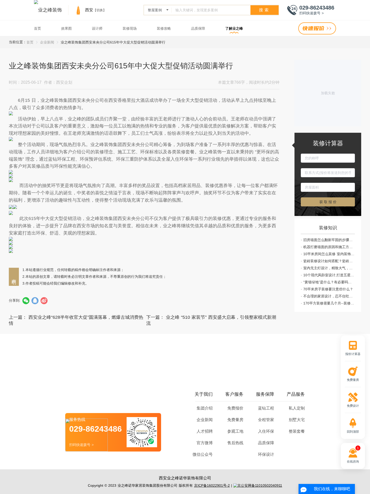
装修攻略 (164, 28)
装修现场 (130, 28)
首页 (37, 28)
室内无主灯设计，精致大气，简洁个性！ (329, 268)
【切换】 (99, 10)
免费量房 (235, 420)
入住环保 (266, 431)
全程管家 (266, 420)
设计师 (97, 28)
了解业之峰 (234, 28)
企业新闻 (205, 420)
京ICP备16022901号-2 (212, 485)
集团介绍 (205, 408)
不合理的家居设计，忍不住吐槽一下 (329, 296)
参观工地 (235, 431)
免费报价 (235, 408)
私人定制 (297, 408)
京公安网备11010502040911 (259, 485)
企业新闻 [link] (47, 42)
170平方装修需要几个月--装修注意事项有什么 (329, 303)
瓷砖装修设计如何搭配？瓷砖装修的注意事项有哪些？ (329, 261)
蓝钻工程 (266, 408)
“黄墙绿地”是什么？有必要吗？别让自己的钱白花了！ (329, 282)
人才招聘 (205, 431)
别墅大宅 (297, 420)
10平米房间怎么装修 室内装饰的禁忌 (329, 254)
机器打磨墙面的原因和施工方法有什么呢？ (329, 247)
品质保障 (198, 28)
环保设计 (266, 454)
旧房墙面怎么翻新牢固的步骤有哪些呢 (329, 240)
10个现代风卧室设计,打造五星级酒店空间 (329, 275)
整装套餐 (297, 431)
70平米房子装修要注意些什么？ (328, 289)
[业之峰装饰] (48, 10)
